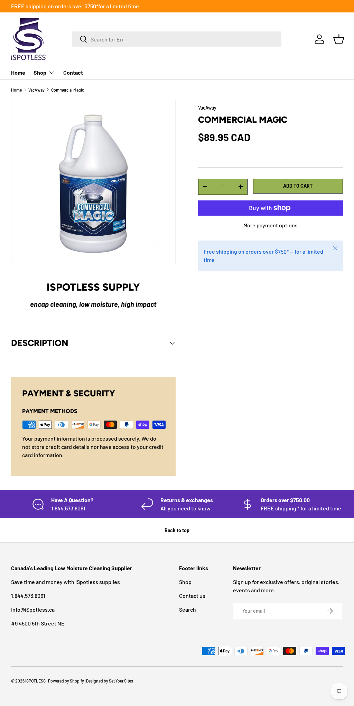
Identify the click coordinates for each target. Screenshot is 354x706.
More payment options (270, 225)
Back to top (177, 530)
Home (18, 72)
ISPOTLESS (35, 680)
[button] (338, 39)
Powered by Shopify (66, 680)
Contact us (192, 595)
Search (187, 609)
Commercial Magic (67, 90)
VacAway (36, 90)
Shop (185, 581)
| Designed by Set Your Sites (109, 680)
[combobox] (176, 39)
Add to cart (298, 186)
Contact (73, 72)
